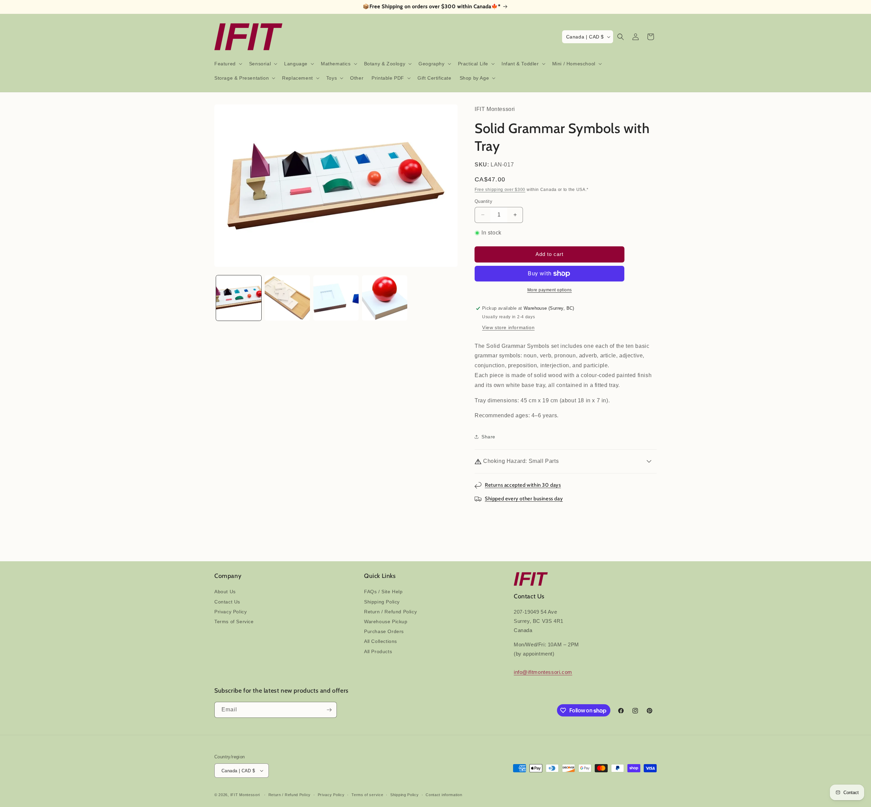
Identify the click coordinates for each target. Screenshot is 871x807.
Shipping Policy (382, 601)
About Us (225, 591)
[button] (227, 64)
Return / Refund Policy (390, 611)
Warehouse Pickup (386, 621)
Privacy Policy (230, 611)
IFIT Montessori (245, 795)
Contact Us (227, 601)
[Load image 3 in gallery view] (336, 298)
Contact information (444, 795)
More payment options (549, 290)
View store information (508, 327)
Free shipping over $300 (500, 189)
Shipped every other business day (524, 499)
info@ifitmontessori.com (543, 672)
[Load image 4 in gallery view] (384, 298)
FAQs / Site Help (383, 591)
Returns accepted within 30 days (523, 485)
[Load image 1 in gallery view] (238, 298)
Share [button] (488, 436)
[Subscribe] (329, 710)
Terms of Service (234, 621)
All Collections (380, 641)
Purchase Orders (384, 631)
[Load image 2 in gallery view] (287, 298)
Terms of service (367, 795)
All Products (378, 651)
